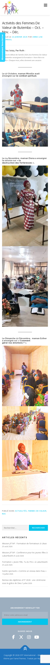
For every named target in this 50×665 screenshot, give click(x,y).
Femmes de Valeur (37, 511)
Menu (45, 5)
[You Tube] (37, 637)
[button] (25, 96)
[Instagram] (29, 637)
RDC (4, 514)
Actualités (21, 511)
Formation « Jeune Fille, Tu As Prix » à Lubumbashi (25, 562)
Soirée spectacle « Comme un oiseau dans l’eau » (24, 571)
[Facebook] (13, 637)
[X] (21, 637)
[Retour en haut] (25, 649)
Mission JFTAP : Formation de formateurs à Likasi (24, 543)
